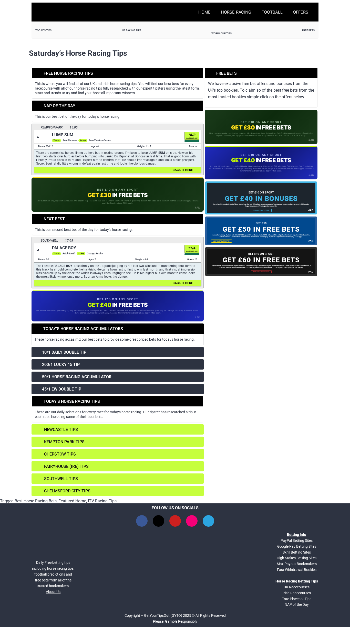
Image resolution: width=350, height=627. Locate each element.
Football (272, 12)
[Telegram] (208, 521)
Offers (300, 12)
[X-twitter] (158, 521)
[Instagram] (192, 521)
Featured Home (72, 501)
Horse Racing (236, 12)
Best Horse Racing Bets (36, 501)
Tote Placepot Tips (296, 599)
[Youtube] (175, 521)
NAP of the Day (297, 604)
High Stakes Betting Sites (296, 558)
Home (204, 12)
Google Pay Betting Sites (296, 546)
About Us (53, 592)
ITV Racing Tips (102, 501)
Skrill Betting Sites (297, 552)
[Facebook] (142, 521)
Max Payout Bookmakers (297, 564)
